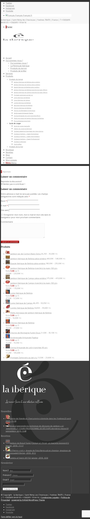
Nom (4, 201)
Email (6, 479)
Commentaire (7, 222)
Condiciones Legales (50, 497)
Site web (4, 210)
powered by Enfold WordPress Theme (28, 500)
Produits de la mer (16, 147)
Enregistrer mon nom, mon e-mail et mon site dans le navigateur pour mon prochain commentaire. (26, 216)
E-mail (4, 205)
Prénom (7, 475)
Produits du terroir (16, 79)
